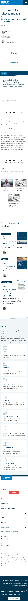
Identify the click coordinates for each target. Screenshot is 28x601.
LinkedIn (6, 538)
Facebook (6, 542)
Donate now (14, 492)
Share (14, 114)
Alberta (16, 171)
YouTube (6, 540)
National (11, 171)
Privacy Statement (22, 585)
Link (21, 114)
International (4, 171)
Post (6, 114)
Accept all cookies (14, 598)
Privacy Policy (16, 594)
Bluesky (6, 536)
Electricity (21, 171)
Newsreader (7, 543)
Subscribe (6, 545)
